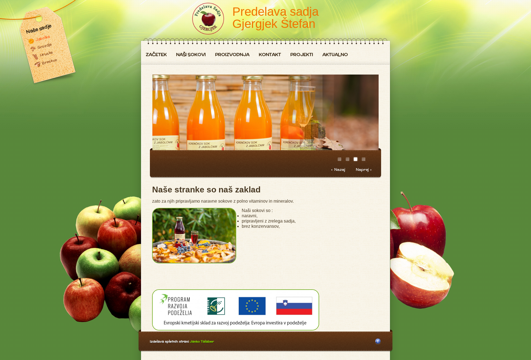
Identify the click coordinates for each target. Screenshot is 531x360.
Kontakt (270, 55)
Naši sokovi (191, 55)
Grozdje (44, 45)
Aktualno (335, 55)
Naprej (362, 169)
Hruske (46, 53)
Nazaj (339, 169)
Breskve (49, 61)
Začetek (156, 55)
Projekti (301, 55)
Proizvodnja (232, 55)
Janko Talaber (202, 341)
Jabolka (42, 38)
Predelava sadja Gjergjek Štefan (275, 17)
